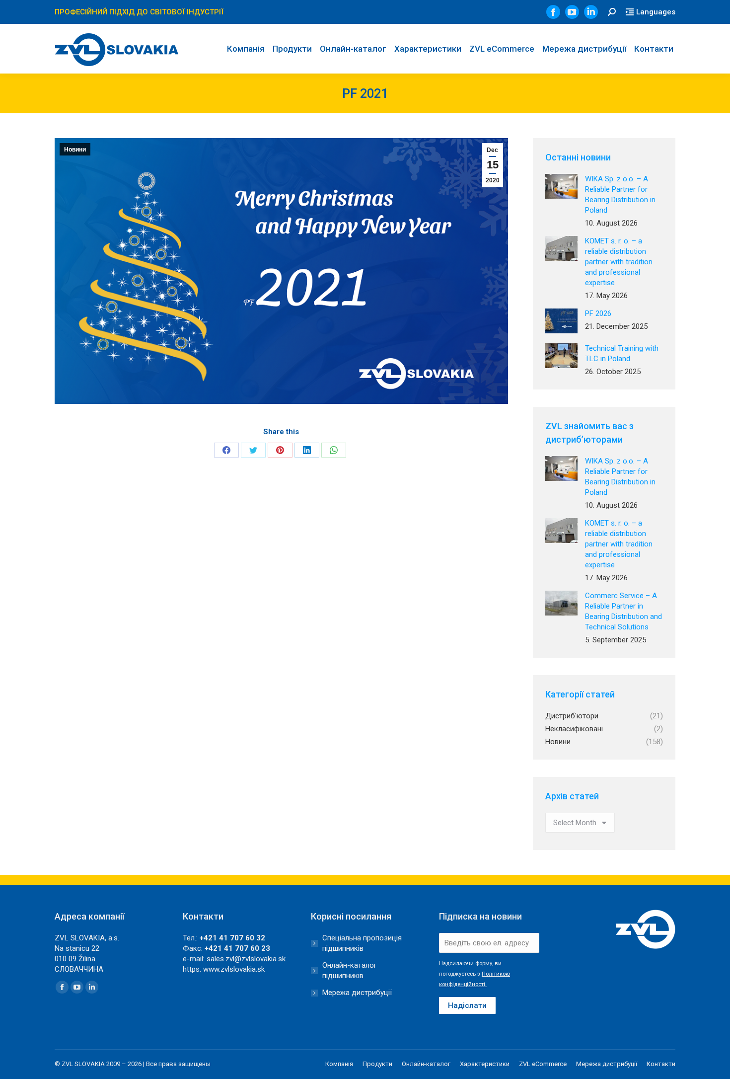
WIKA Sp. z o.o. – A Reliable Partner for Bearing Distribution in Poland (620, 194)
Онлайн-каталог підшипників (349, 970)
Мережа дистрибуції (357, 992)
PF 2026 (598, 313)
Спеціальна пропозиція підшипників (362, 943)
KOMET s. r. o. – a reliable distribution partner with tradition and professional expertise (619, 261)
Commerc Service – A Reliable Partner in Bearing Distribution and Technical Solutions (623, 611)
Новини (75, 149)
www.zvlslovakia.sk (234, 969)
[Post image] (561, 186)
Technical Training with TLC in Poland (621, 353)
